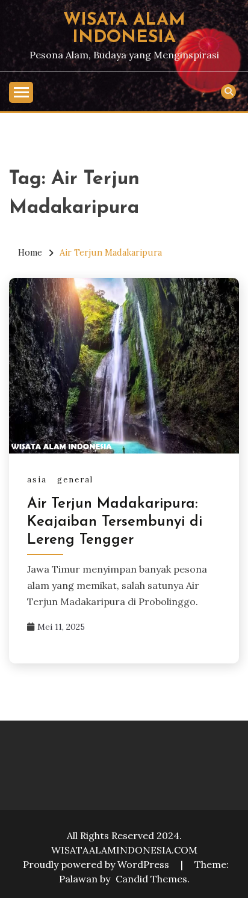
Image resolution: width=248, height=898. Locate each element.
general (75, 480)
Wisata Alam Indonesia (124, 28)
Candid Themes (151, 879)
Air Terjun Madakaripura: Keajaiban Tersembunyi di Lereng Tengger (114, 522)
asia (37, 480)
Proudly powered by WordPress (97, 864)
